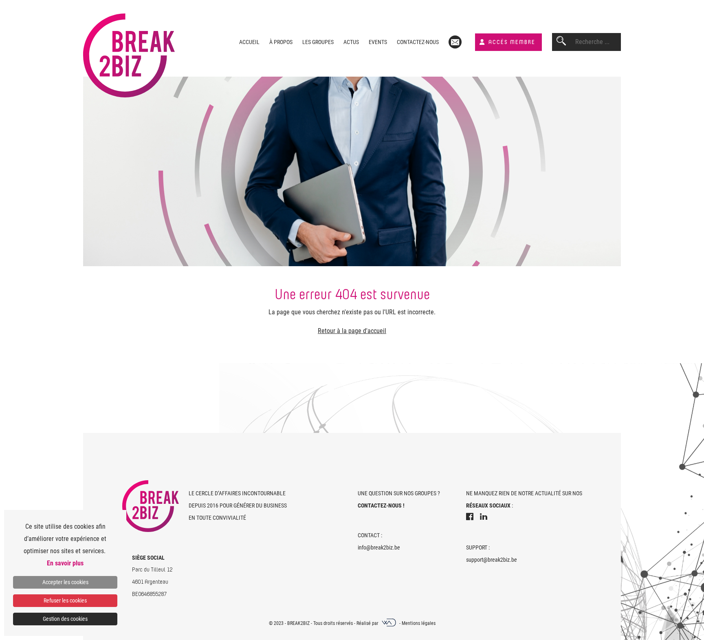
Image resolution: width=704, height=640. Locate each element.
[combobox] (598, 42)
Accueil (249, 42)
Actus (351, 42)
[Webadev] (389, 623)
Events (378, 42)
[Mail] (455, 42)
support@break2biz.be (491, 559)
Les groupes (318, 42)
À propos (281, 42)
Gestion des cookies (65, 619)
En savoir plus (65, 563)
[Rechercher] (561, 42)
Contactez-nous (418, 42)
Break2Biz (298, 623)
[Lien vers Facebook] (469, 517)
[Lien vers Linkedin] (483, 517)
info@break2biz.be (379, 547)
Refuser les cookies (65, 600)
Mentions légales (419, 623)
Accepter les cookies (65, 582)
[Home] (129, 48)
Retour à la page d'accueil (352, 331)
